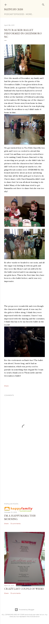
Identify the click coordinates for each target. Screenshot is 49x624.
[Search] (43, 4)
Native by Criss (13, 9)
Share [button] (6, 386)
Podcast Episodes (14, 14)
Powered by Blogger (26, 610)
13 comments (15, 523)
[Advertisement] (24, 480)
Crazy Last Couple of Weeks (24, 588)
